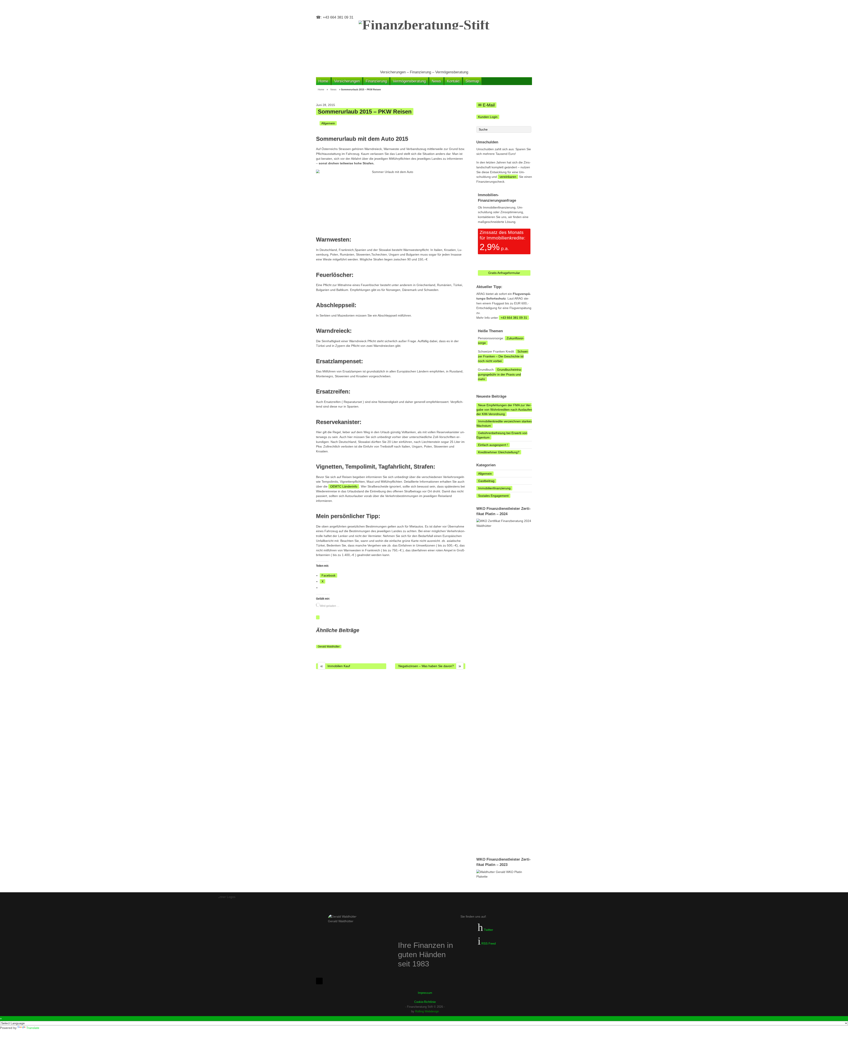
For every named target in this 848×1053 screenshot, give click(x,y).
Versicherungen (347, 81)
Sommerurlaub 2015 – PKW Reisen (365, 111)
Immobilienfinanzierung (494, 488)
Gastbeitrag (486, 481)
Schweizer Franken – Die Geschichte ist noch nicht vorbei (503, 356)
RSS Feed (488, 943)
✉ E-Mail (486, 105)
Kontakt (453, 81)
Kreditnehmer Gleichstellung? (498, 452)
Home (323, 81)
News (436, 81)
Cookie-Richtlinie (425, 1002)
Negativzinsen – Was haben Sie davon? (429, 666)
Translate (32, 1028)
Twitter (488, 930)
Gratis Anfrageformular (504, 273)
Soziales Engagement (493, 495)
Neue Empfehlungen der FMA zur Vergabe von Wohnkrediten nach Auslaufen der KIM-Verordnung (504, 409)
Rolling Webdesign (427, 1011)
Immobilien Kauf (335, 666)
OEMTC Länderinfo (343, 486)
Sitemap (472, 81)
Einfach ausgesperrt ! (493, 445)
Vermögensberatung (409, 81)
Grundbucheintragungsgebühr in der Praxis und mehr (500, 374)
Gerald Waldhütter (329, 646)
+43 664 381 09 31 (514, 317)
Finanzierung (376, 81)
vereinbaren (508, 176)
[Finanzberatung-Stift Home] (424, 43)
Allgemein (328, 123)
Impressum (425, 992)
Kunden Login (488, 117)
